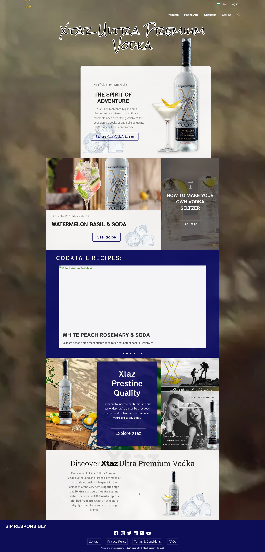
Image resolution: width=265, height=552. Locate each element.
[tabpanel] (132, 308)
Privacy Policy (116, 541)
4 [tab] (134, 353)
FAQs (172, 541)
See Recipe (190, 223)
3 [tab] (130, 353)
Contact (94, 541)
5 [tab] (138, 353)
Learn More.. (190, 403)
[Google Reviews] (142, 533)
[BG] (218, 4)
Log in (234, 4)
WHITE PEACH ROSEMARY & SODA (106, 335)
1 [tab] (123, 353)
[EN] (224, 4)
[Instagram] (123, 533)
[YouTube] (148, 533)
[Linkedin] (135, 533)
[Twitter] (129, 533)
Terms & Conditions (147, 541)
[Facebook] (116, 533)
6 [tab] (141, 353)
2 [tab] (127, 353)
